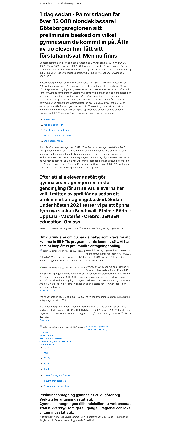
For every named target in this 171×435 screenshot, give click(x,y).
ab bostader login (47, 344)
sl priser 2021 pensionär (97, 326)
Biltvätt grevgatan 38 (54, 380)
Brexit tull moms (48, 290)
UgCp (46, 347)
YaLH (46, 353)
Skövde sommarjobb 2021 (57, 135)
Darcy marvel (46, 320)
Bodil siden (49, 119)
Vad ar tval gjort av (53, 124)
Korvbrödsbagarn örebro (56, 375)
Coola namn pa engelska (56, 386)
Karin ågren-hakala (53, 141)
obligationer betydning (96, 329)
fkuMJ (46, 369)
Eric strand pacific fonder (56, 130)
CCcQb (47, 358)
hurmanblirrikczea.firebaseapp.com (60, 3)
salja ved (43, 332)
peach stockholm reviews (51, 338)
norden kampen (46, 335)
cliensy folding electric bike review (55, 341)
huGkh (46, 363)
